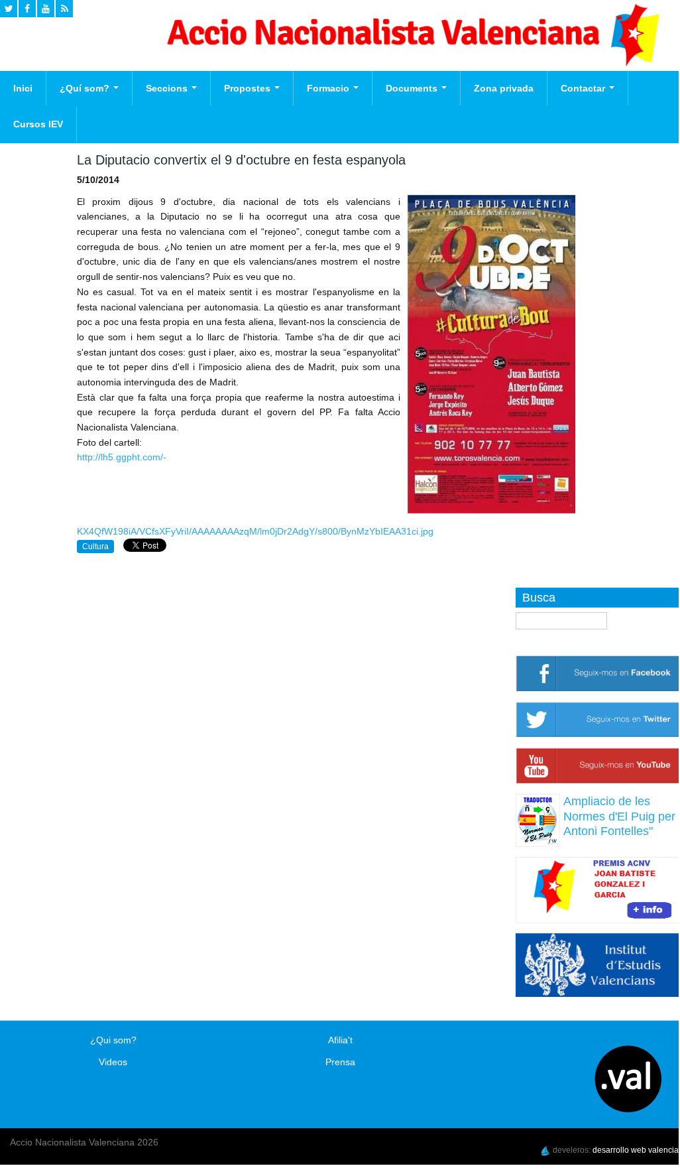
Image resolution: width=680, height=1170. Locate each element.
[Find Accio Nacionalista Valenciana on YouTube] (45, 8)
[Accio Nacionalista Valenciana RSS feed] (64, 8)
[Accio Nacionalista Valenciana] (411, 63)
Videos (113, 1062)
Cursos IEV (38, 124)
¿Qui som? (113, 1040)
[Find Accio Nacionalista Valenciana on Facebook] (27, 8)
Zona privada (504, 88)
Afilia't (340, 1040)
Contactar (584, 88)
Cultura (95, 546)
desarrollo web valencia (636, 1150)
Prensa (340, 1062)
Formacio (329, 88)
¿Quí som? (86, 88)
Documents (413, 88)
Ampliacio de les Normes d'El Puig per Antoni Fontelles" (619, 816)
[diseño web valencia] (545, 1150)
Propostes (248, 88)
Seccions (168, 88)
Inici (22, 88)
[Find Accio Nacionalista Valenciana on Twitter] (8, 8)
